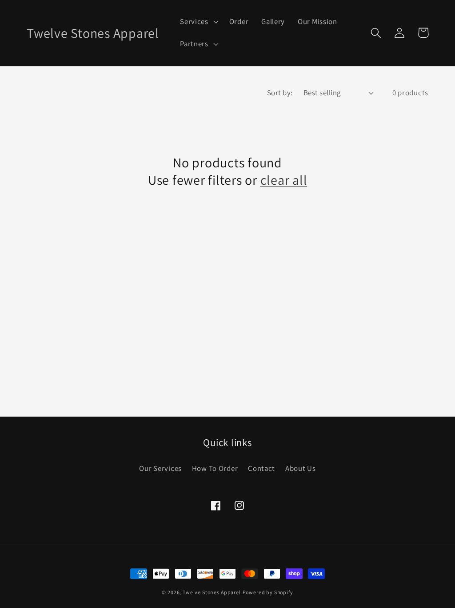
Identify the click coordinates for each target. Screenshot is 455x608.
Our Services (160, 468)
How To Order (215, 468)
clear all (283, 180)
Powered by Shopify (268, 592)
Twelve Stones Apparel (212, 592)
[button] (198, 22)
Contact (261, 468)
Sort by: (280, 92)
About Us (300, 468)
